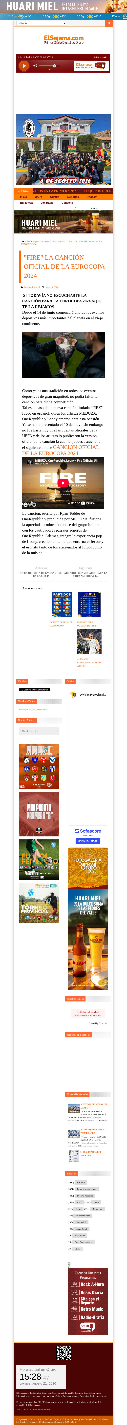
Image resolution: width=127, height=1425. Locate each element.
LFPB (96, 1202)
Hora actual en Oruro (38, 1369)
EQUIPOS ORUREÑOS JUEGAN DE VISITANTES (89, 191)
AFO (79, 1202)
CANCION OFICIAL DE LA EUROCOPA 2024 (60, 450)
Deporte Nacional (85, 1196)
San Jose (81, 1182)
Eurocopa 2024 (59, 241)
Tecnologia (80, 1235)
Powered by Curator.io (97, 1023)
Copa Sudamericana (84, 1242)
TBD (99, 1419)
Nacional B (81, 1222)
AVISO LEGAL (23, 1409)
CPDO (77, 1249)
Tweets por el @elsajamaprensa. (33, 709)
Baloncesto (97, 1209)
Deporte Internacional (41, 241)
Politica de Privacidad (40, 1409)
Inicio (27, 241)
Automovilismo (83, 1215)
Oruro (78, 1209)
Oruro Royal (81, 1229)
